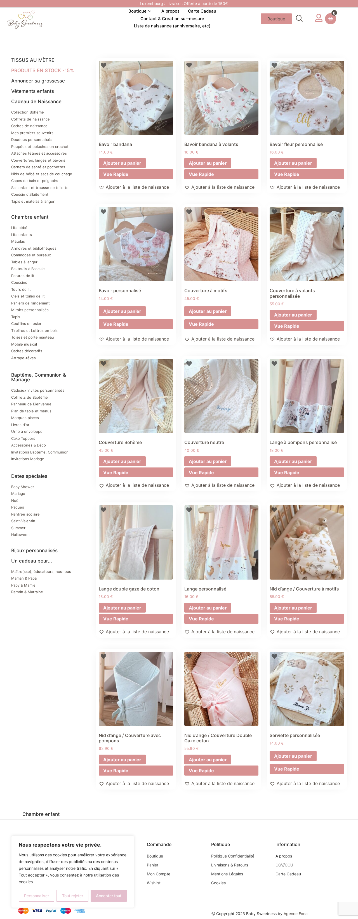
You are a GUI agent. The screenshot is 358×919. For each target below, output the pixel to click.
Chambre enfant (29, 217)
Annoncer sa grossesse (38, 81)
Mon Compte (158, 873)
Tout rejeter (72, 895)
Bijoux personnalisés (34, 550)
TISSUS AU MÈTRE (32, 60)
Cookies (218, 882)
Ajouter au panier (122, 163)
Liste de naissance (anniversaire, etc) (172, 26)
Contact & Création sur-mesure (172, 18)
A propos (170, 11)
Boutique (137, 11)
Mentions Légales (227, 873)
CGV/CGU (284, 865)
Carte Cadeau (202, 11)
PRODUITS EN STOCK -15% (42, 70)
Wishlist (154, 882)
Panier (152, 865)
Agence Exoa (296, 913)
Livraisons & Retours (229, 865)
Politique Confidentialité (232, 856)
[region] (72, 872)
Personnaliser (36, 895)
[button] (299, 18)
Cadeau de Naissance (36, 101)
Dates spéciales (29, 476)
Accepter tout (108, 895)
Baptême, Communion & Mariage (38, 377)
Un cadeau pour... (31, 561)
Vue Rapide (115, 174)
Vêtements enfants (32, 91)
